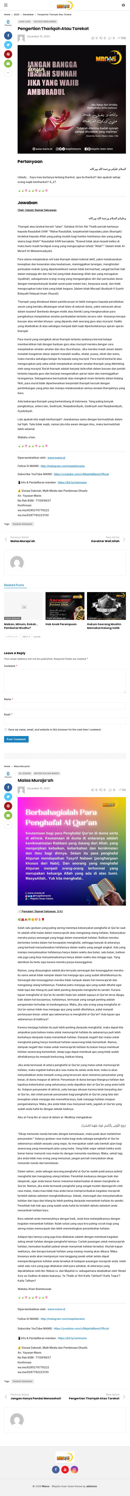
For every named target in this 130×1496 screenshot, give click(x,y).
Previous (12, 636)
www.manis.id (56, 457)
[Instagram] (74, 1469)
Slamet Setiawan (22, 524)
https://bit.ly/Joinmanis (72, 482)
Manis (45, 1486)
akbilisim (91, 1486)
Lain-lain (24, 21)
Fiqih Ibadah (12, 618)
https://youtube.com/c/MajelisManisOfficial (81, 474)
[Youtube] (65, 1469)
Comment (11, 666)
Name (8, 699)
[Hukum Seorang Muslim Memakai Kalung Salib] (106, 606)
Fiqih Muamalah (56, 618)
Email (8, 714)
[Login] (123, 5)
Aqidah (92, 618)
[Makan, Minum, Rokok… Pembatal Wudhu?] (23, 606)
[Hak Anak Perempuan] (65, 606)
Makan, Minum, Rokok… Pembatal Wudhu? (21, 626)
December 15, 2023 (38, 36)
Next (25, 636)
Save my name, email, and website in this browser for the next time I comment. (54, 729)
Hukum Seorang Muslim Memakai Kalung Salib (104, 626)
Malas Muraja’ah (35, 780)
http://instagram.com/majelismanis (63, 466)
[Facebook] (56, 1469)
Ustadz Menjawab (45, 21)
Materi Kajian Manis (46, 773)
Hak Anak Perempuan (61, 624)
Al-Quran (24, 773)
